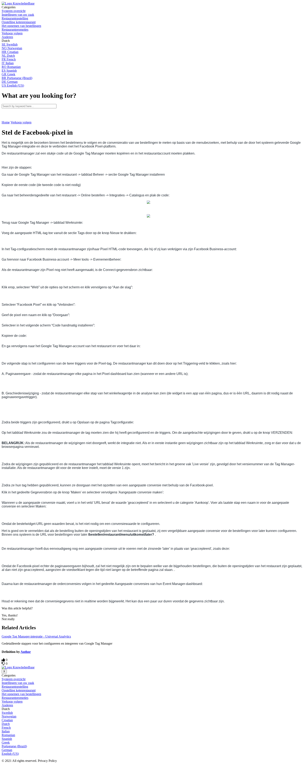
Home (6, 122)
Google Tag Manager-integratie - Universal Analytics (36, 636)
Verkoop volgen (21, 122)
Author (25, 652)
